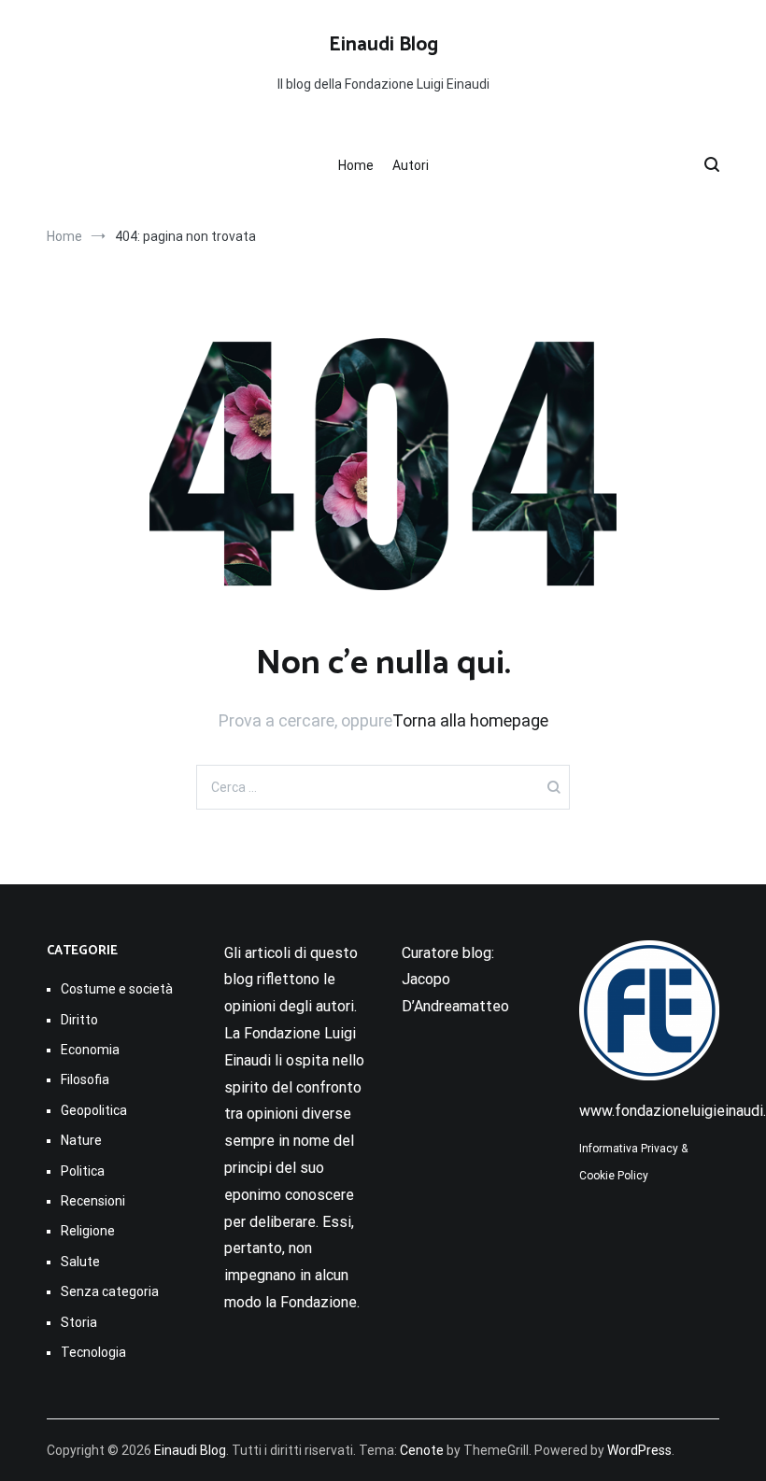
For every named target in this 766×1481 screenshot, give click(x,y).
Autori (410, 165)
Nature (81, 1140)
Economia (90, 1049)
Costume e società (117, 988)
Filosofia (85, 1079)
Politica (83, 1171)
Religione (88, 1230)
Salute (80, 1261)
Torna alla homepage (470, 720)
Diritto (79, 1019)
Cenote (422, 1450)
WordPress (639, 1450)
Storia (79, 1322)
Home (356, 165)
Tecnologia (93, 1352)
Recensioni (93, 1200)
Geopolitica (94, 1110)
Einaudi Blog (383, 45)
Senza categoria (110, 1291)
